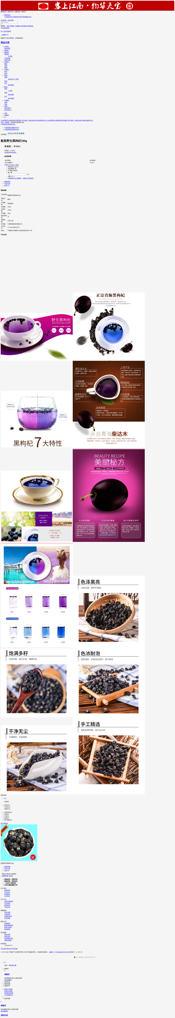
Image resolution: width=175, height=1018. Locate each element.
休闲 (5, 81)
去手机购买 (30, 178)
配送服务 (7, 929)
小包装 (10, 56)
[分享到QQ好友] (15, 133)
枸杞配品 (30, 26)
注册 (14, 965)
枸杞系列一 (8, 108)
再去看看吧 (8, 980)
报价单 (24, 11)
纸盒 (5, 71)
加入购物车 (4, 823)
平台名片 (7, 892)
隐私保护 (7, 890)
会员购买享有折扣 (10, 152)
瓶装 (5, 64)
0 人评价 (16, 165)
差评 (6, 818)
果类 (5, 92)
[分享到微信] (17, 133)
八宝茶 (16, 79)
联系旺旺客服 (8, 993)
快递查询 (7, 923)
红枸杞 (7, 46)
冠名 (5, 104)
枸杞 (8, 26)
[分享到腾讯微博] (19, 133)
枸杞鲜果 (7, 48)
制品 (6, 75)
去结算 (11, 876)
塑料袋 (6, 54)
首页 (5, 113)
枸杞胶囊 (11, 98)
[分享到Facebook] (23, 133)
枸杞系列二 (8, 110)
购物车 (5, 34)
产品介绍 (7, 183)
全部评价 (8, 812)
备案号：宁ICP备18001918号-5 (59, 952)
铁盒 (5, 73)
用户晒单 (8, 820)
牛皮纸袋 (7, 58)
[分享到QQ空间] (11, 133)
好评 (6, 814)
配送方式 (10, 11)
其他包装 (7, 60)
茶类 (5, 77)
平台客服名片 (8, 995)
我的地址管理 (17, 17)
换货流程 (7, 936)
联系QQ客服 (8, 989)
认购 (5, 102)
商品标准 (7, 905)
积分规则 (7, 918)
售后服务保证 (8, 938)
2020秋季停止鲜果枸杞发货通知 (11, 120)
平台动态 (4, 948)
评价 (6, 185)
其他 (6, 106)
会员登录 (4, 20)
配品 (6, 87)
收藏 (24, 178)
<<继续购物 (4, 876)
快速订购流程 (8, 901)
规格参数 (7, 181)
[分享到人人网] (21, 133)
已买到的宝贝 (8, 17)
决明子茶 (11, 79)
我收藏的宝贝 (27, 17)
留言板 (15, 948)
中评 (6, 816)
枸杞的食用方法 (41, 120)
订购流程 (7, 914)
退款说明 (7, 934)
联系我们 (7, 894)
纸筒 (5, 66)
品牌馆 (6, 115)
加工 (5, 83)
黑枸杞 (12, 26)
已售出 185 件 (8, 165)
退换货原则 (8, 940)
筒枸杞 (7, 62)
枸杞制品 (24, 26)
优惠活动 (17, 11)
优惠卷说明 (8, 916)
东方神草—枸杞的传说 (29, 120)
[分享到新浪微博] (13, 133)
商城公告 (4, 11)
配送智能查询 (8, 925)
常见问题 (7, 912)
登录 (11, 965)
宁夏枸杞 (18, 26)
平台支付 (7, 907)
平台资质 (7, 903)
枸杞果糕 (11, 85)
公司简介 (7, 896)
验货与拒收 (8, 927)
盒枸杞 (7, 69)
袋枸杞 (7, 52)
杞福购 (7, 100)
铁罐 (5, 67)
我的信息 (7, 15)
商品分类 (5, 42)
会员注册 (10, 20)
